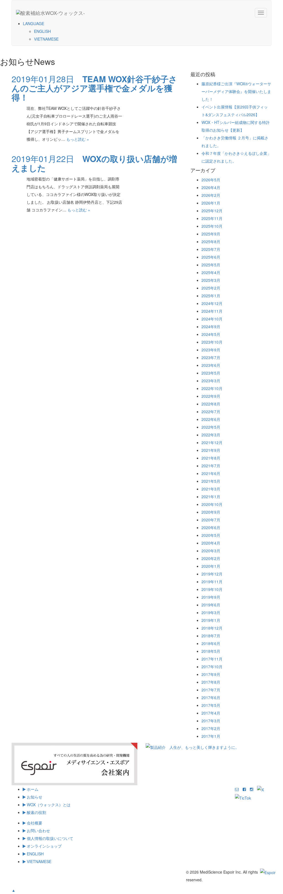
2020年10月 (211, 504)
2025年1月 (210, 295)
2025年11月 (211, 218)
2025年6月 (210, 257)
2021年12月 (211, 442)
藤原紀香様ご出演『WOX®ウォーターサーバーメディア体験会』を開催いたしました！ (236, 91)
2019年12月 (211, 574)
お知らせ (34, 797)
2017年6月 (210, 697)
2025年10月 (211, 226)
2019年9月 (210, 597)
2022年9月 (210, 396)
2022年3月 (210, 434)
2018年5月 (210, 651)
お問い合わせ (38, 830)
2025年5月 (210, 264)
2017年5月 (210, 705)
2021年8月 (210, 458)
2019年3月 (210, 612)
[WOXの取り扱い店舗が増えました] (140, 188)
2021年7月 (210, 465)
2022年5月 (210, 427)
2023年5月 (210, 373)
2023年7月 (210, 357)
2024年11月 (211, 311)
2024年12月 (211, 303)
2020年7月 (210, 519)
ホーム (32, 789)
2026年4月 (210, 187)
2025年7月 (210, 249)
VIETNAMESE (46, 39)
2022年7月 (210, 411)
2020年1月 (210, 566)
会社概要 (34, 823)
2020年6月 (210, 527)
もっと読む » (77, 139)
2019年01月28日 (94, 88)
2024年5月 (210, 334)
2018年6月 (210, 643)
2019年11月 (211, 581)
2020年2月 (210, 558)
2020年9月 (210, 512)
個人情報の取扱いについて (49, 838)
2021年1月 (210, 496)
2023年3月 (210, 380)
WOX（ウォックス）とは (48, 804)
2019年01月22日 (94, 163)
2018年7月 (210, 635)
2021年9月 (210, 450)
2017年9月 (210, 674)
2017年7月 (210, 690)
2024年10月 (211, 319)
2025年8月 (210, 241)
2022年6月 (210, 419)
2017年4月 (210, 713)
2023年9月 (210, 349)
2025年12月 (211, 210)
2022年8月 (210, 404)
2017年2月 (210, 728)
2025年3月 (210, 280)
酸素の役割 (36, 812)
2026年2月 (210, 195)
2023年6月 (210, 365)
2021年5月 (210, 481)
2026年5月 (210, 179)
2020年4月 (210, 543)
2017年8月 (210, 682)
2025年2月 (210, 288)
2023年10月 (211, 342)
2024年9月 (210, 326)
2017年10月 (211, 666)
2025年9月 (210, 234)
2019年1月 (210, 620)
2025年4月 (210, 272)
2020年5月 (210, 535)
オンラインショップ (44, 846)
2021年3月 (210, 489)
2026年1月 (210, 203)
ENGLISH (42, 31)
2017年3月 (210, 720)
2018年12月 (211, 628)
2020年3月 (210, 550)
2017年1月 (210, 736)
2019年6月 (210, 605)
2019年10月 (211, 589)
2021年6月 (210, 473)
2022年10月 (211, 388)
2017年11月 (211, 659)
